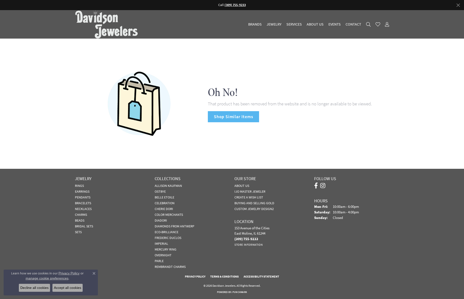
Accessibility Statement (261, 277)
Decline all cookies (34, 288)
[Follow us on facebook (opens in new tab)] (316, 186)
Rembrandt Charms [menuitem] (170, 266)
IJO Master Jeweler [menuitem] (249, 191)
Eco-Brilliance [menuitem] (166, 232)
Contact (353, 24)
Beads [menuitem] (79, 220)
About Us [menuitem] (241, 185)
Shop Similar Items (233, 117)
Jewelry (274, 24)
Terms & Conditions (224, 277)
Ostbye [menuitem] (160, 191)
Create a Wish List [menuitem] (248, 197)
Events (334, 24)
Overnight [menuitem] (163, 255)
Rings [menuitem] (79, 185)
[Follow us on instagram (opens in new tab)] (322, 186)
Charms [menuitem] (81, 214)
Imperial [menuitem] (161, 243)
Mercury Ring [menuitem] (165, 249)
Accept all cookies (67, 288)
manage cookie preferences (47, 278)
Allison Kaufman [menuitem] (168, 185)
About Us (315, 24)
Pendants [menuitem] (82, 197)
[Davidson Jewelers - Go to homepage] (107, 24)
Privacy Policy (195, 277)
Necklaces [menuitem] (83, 208)
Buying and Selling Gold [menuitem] (254, 203)
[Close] (458, 5)
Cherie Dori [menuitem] (164, 208)
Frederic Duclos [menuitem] (168, 237)
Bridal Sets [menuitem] (84, 226)
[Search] (368, 24)
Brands (255, 24)
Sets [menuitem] (78, 232)
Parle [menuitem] (159, 260)
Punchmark (239, 292)
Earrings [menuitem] (82, 191)
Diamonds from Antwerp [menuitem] (174, 226)
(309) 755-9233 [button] (235, 5)
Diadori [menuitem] (161, 220)
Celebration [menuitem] (164, 203)
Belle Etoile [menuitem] (164, 197)
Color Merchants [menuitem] (169, 214)
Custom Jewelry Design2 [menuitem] (254, 208)
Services (294, 24)
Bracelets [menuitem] (83, 203)
